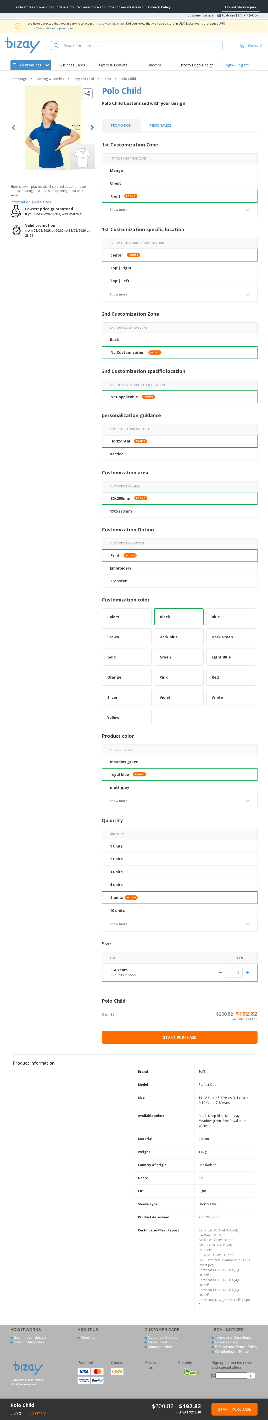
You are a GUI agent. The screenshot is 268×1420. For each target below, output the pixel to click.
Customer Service (200, 15)
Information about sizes (30, 202)
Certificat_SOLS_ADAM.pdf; (218, 1230)
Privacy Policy (226, 1342)
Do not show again (240, 7)
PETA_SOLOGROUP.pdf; (216, 1255)
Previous (13, 127)
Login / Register (237, 65)
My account (157, 1342)
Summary (38, 1413)
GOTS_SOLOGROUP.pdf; (216, 1240)
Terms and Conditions (232, 1337)
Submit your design (29, 1337)
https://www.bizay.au (109, 23)
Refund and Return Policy (235, 1347)
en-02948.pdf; (209, 1217)
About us (87, 1337)
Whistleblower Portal (231, 1351)
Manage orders (160, 1347)
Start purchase (180, 1037)
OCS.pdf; (205, 1250)
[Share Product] (87, 93)
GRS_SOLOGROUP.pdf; (215, 1245)
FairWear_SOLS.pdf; (213, 1235)
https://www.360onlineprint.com (50, 28)
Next (92, 127)
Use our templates (28, 1342)
